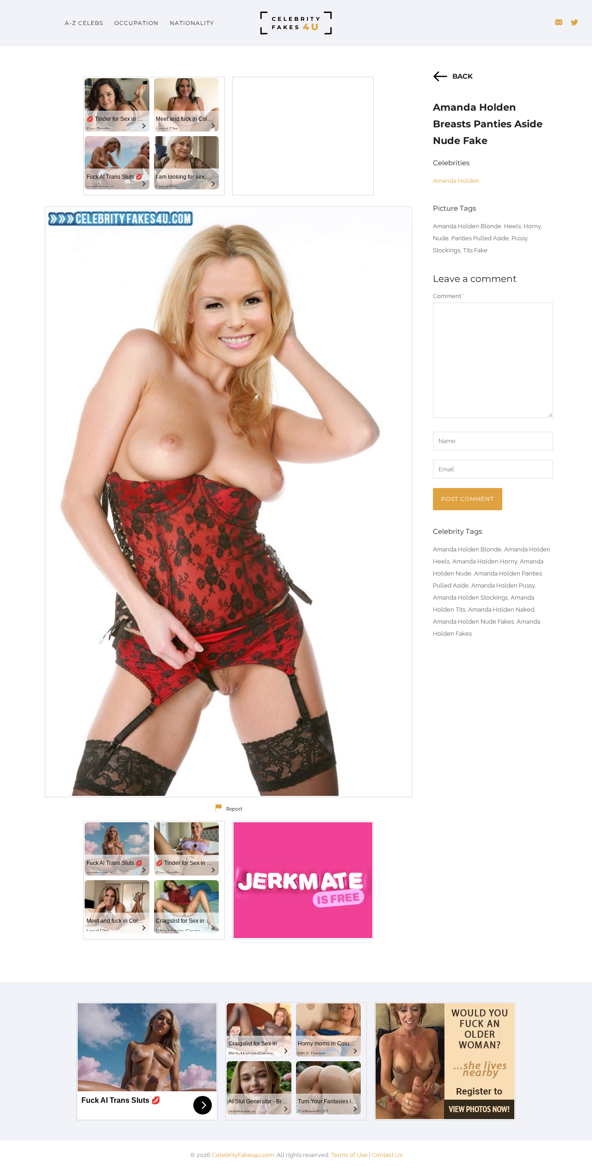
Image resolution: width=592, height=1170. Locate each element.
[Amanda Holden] (228, 501)
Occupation (136, 22)
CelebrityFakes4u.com (243, 1154)
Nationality (192, 22)
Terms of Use (349, 1154)
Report (234, 809)
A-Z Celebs (84, 22)
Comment (448, 296)
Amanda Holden (456, 180)
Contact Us (387, 1154)
